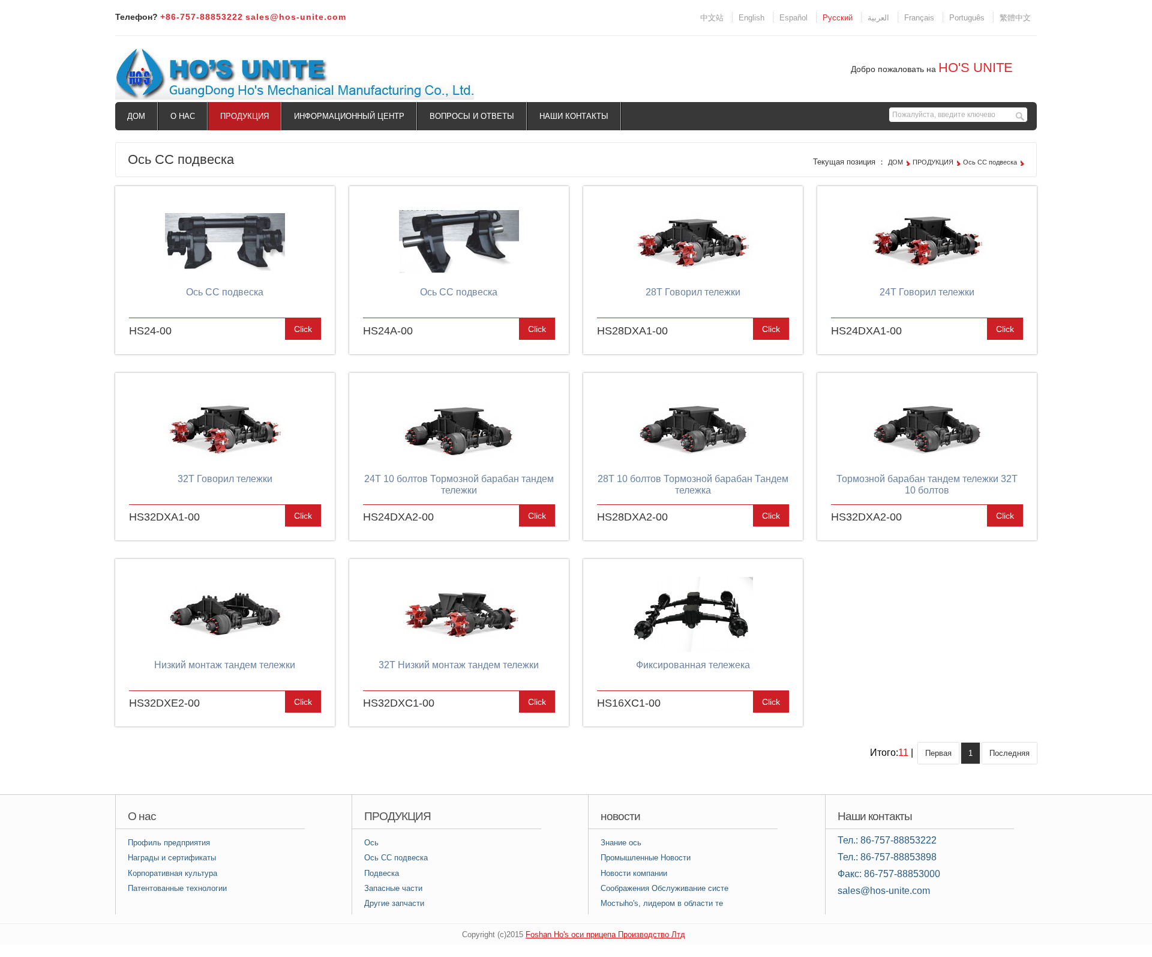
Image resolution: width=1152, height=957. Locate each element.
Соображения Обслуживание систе (664, 888)
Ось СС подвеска (990, 162)
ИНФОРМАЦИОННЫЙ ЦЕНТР (349, 116)
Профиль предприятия (169, 842)
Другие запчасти (394, 903)
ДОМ (136, 116)
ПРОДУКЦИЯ (244, 116)
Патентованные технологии (177, 888)
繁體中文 (1015, 17)
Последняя (1009, 753)
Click (303, 329)
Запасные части (393, 888)
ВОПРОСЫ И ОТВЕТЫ (472, 116)
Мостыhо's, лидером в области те (662, 903)
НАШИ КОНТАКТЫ (573, 116)
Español (793, 17)
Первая (938, 753)
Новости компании (634, 873)
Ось (371, 842)
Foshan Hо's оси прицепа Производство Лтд (605, 934)
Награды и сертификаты (172, 857)
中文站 (712, 17)
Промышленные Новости (646, 857)
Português (967, 17)
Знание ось (621, 842)
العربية (878, 17)
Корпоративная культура (172, 873)
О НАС (182, 116)
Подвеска (381, 873)
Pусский (838, 17)
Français (919, 17)
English (751, 17)
